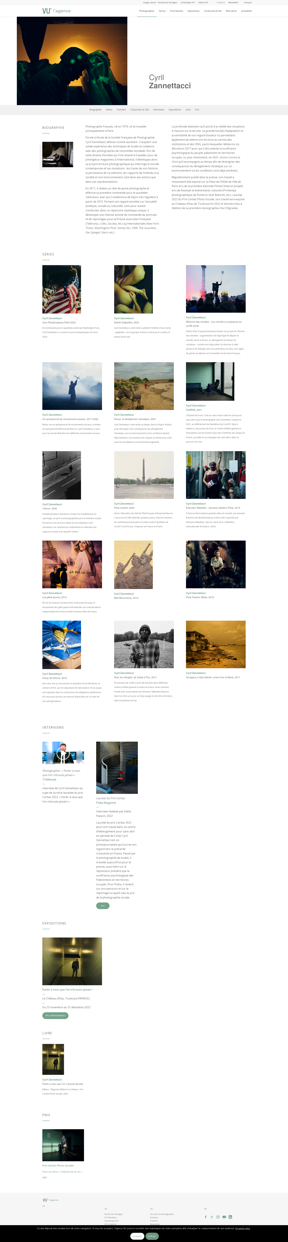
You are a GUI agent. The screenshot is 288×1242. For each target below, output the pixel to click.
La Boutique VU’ (188, 2)
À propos (154, 1217)
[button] (63, 753)
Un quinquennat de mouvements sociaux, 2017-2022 (70, 419)
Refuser (152, 1236)
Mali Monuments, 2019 (126, 597)
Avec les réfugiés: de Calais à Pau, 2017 (135, 677)
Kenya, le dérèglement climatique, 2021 (135, 419)
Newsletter (233, 2)
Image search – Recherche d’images (160, 2)
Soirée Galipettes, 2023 (126, 322)
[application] (63, 753)
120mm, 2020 (49, 508)
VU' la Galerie (110, 1224)
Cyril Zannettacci (52, 318)
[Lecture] (45, 762)
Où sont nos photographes (162, 1214)
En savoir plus (243, 1228)
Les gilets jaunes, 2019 (54, 597)
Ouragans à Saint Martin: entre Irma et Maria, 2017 (213, 677)
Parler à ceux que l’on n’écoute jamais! (62, 1083)
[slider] (56, 762)
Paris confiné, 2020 (124, 507)
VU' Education (110, 1217)
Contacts (221, 2)
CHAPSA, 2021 (194, 409)
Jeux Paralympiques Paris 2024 (59, 322)
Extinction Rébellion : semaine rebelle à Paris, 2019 (213, 507)
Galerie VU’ (203, 2)
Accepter (137, 1236)
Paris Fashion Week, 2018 (200, 597)
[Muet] (81, 762)
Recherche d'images (113, 1214)
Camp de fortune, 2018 (54, 678)
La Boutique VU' (111, 1220)
